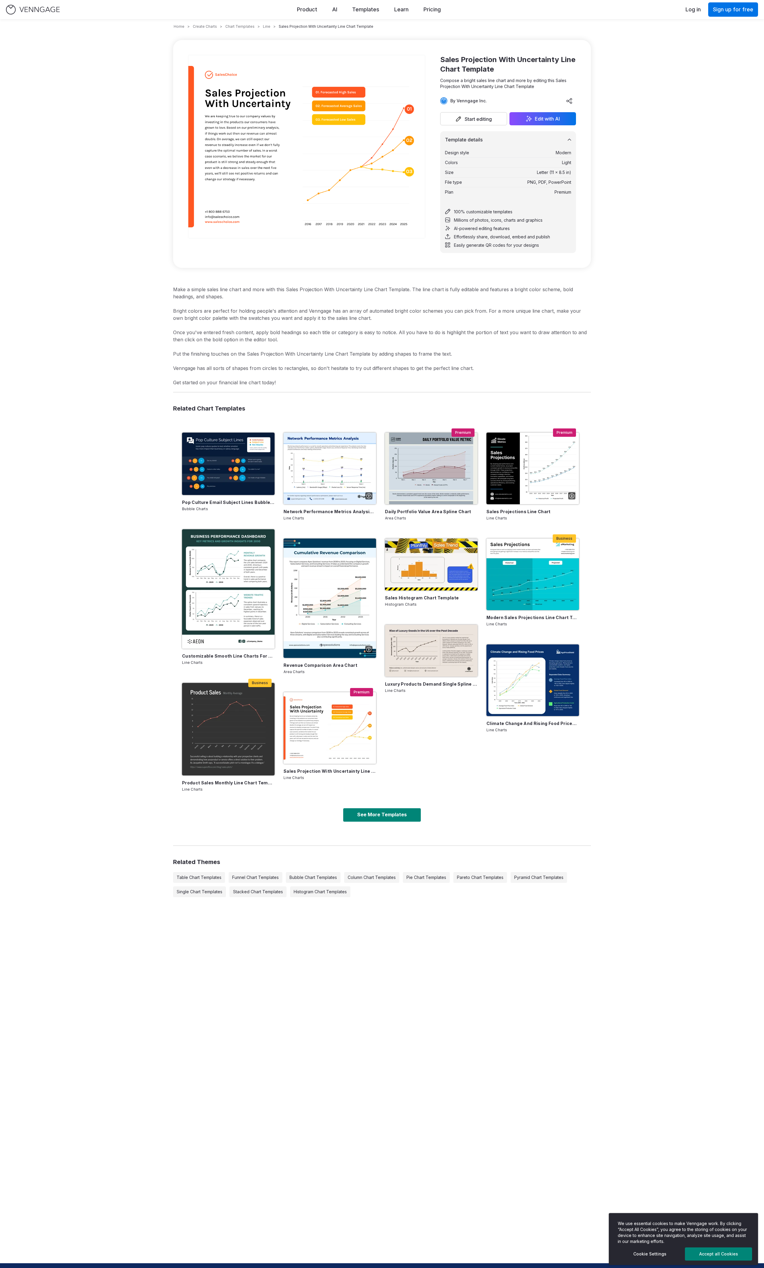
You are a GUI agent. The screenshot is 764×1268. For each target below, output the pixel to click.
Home (179, 26)
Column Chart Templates (372, 877)
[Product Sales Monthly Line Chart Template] (228, 729)
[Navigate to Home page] (33, 10)
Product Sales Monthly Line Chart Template (228, 782)
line (266, 26)
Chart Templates (240, 26)
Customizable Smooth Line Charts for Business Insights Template (228, 655)
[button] (473, 118)
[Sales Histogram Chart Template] (431, 564)
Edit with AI (547, 119)
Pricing (432, 9)
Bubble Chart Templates (313, 877)
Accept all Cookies (718, 1253)
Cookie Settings (649, 1253)
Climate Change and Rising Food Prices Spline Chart (532, 723)
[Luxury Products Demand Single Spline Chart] (431, 651)
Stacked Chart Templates (258, 891)
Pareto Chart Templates (480, 877)
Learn (401, 9)
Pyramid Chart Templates (538, 877)
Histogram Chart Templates (320, 891)
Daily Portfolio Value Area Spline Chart (428, 511)
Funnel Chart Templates (255, 877)
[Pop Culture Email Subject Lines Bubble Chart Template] (228, 464)
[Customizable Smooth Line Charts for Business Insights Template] (228, 589)
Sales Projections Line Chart (518, 511)
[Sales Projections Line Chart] (532, 468)
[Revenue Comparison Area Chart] (330, 598)
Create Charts (205, 26)
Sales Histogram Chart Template (422, 597)
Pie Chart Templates (426, 877)
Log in (693, 9)
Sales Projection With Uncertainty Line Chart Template (330, 771)
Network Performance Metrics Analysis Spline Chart (330, 511)
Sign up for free (733, 9)
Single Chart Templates (199, 891)
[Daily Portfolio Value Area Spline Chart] (431, 468)
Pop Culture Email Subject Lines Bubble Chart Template (228, 502)
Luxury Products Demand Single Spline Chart (431, 684)
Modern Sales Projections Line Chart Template (532, 617)
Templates (365, 9)
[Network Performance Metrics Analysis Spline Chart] (330, 468)
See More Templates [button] (382, 814)
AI (334, 9)
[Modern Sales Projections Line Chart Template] (532, 574)
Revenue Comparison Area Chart (320, 665)
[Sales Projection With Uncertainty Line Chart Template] (330, 728)
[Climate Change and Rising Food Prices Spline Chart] (532, 680)
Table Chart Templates (199, 877)
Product (307, 9)
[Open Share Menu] (569, 100)
